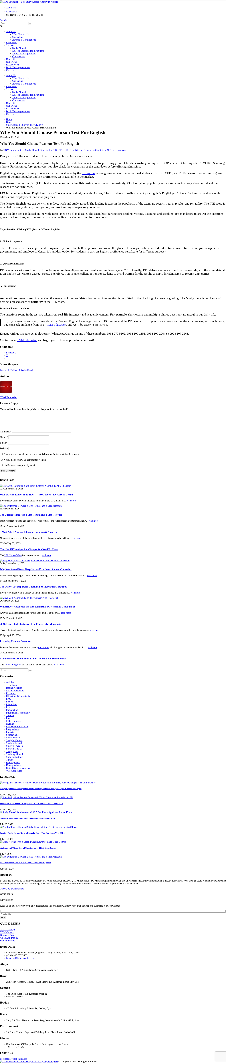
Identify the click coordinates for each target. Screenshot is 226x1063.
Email (30, 370)
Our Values (17, 37)
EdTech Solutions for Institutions (28, 50)
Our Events (11, 62)
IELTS (61, 150)
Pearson (87, 150)
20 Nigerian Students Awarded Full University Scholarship (30, 624)
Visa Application (14, 770)
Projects (10, 732)
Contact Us (11, 11)
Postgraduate (12, 729)
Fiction (9, 701)
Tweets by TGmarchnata (12, 888)
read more (71, 500)
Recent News (12, 64)
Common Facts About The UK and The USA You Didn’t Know (33, 658)
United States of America (18, 768)
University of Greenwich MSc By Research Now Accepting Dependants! (37, 606)
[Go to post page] (35, 486)
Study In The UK (48, 150)
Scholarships (12, 735)
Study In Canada (14, 740)
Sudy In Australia (14, 757)
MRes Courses (13, 721)
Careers (10, 70)
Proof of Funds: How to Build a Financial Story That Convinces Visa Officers (33, 833)
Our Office (11, 59)
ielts (22, 150)
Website (4, 448)
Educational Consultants (18, 696)
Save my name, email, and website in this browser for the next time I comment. (42, 454)
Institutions (11, 42)
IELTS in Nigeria (73, 150)
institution (88, 173)
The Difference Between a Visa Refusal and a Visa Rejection (31, 514)
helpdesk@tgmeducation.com (20, 958)
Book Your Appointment (18, 67)
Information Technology (18, 712)
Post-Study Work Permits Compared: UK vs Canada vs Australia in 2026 (31, 803)
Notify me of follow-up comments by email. (25, 459)
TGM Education (12, 150)
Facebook (5, 370)
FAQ (8, 699)
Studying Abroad (14, 754)
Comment (5, 431)
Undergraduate (13, 765)
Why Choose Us (20, 34)
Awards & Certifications (24, 39)
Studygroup (12, 751)
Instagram (22, 1058)
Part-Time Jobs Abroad (17, 726)
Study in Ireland (14, 743)
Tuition (9, 759)
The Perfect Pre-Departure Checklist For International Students (33, 586)
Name (4, 437)
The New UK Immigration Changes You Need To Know (29, 549)
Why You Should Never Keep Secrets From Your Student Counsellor (35, 569)
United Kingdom (12, 664)
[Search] (30, 670)
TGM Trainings (7, 929)
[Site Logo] (29, 1)
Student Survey (7, 940)
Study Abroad (19, 48)
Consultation (18, 56)
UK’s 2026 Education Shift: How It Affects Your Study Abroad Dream (36, 494)
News (15, 685)
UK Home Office (13, 555)
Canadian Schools (15, 690)
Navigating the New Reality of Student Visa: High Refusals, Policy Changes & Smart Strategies (40, 788)
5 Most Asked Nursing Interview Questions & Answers (28, 532)
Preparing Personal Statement (15, 641)
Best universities (14, 687)
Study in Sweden (14, 746)
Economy (11, 693)
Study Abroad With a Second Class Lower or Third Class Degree (28, 848)
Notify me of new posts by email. (20, 465)
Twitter (13, 370)
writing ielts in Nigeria (103, 150)
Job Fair (10, 715)
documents (43, 647)
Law (8, 718)
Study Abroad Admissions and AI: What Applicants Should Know (28, 818)
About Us (11, 7)
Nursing (10, 723)
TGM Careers (7, 932)
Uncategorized (13, 762)
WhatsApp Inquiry (9, 938)
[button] (3, 20)
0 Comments (121, 150)
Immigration (12, 710)
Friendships (11, 704)
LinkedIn (22, 370)
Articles (10, 682)
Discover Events (8, 935)
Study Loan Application (24, 53)
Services (10, 45)
